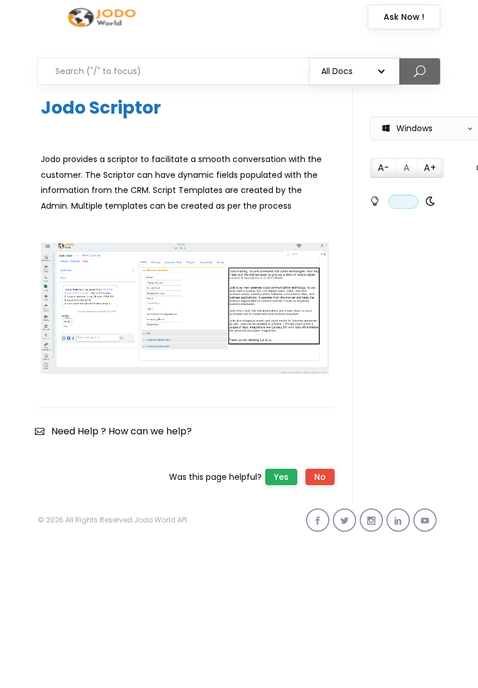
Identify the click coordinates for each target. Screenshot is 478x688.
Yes (281, 477)
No (320, 477)
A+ (430, 167)
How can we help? (150, 431)
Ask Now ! (404, 17)
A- (383, 167)
